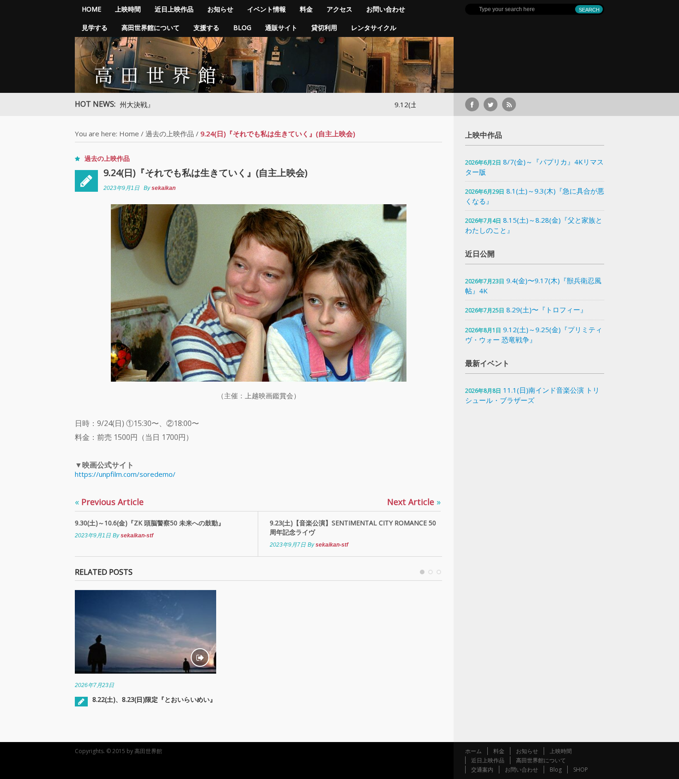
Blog (242, 27)
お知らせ (220, 9)
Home (91, 9)
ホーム (473, 751)
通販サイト (281, 27)
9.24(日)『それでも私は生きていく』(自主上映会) (205, 172)
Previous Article (109, 501)
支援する (206, 27)
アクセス (339, 9)
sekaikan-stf (137, 535)
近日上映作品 (174, 9)
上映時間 (128, 9)
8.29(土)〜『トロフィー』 (546, 309)
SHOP (580, 769)
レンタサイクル (373, 27)
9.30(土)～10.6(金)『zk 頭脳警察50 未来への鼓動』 (149, 522)
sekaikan (164, 188)
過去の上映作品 (170, 133)
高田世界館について (150, 27)
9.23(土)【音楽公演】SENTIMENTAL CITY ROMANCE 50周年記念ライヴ (353, 527)
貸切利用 (324, 27)
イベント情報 (266, 9)
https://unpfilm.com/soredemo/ (125, 474)
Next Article (414, 501)
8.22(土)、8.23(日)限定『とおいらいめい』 (154, 699)
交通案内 (482, 769)
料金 (306, 9)
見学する (95, 27)
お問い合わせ (385, 9)
